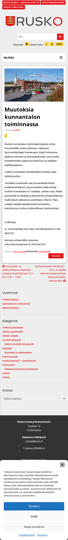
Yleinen (6, 377)
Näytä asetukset (34, 526)
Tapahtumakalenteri (53, 3)
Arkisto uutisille (20, 251)
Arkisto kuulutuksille (12, 327)
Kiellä (34, 516)
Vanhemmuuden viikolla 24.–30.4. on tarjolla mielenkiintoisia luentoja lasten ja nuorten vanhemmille (50, 273)
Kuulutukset (8, 365)
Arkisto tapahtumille (12, 331)
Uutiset (6, 373)
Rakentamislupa (10, 308)
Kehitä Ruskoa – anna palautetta (21, 3)
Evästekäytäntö (27, 535)
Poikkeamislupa (10, 299)
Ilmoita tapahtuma (13, 7)
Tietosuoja (42, 535)
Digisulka (7, 348)
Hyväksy (34, 506)
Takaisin (55, 255)
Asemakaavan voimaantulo (16, 303)
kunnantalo (44, 251)
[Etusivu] (34, 21)
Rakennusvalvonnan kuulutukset (21, 369)
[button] (62, 465)
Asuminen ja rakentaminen (18, 352)
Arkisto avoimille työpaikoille (19, 344)
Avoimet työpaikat (11, 340)
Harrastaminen (10, 356)
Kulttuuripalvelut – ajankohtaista (19, 361)
